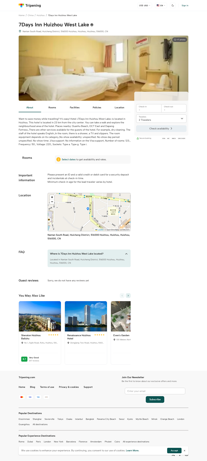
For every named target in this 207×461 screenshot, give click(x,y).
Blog (32, 387)
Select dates (69, 159)
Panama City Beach (106, 419)
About (29, 107)
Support (88, 387)
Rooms (52, 107)
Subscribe (155, 399)
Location (119, 107)
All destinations (40, 424)
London (180, 419)
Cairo (117, 441)
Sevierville (49, 419)
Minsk (154, 419)
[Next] (128, 295)
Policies (97, 107)
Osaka (69, 419)
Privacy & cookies (69, 387)
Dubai (30, 441)
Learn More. (132, 450)
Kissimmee (24, 419)
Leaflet (100, 229)
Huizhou (41, 15)
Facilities (75, 107)
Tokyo (60, 419)
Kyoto (130, 419)
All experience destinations (136, 441)
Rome (21, 441)
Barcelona (71, 441)
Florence (83, 441)
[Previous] (122, 295)
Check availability (159, 128)
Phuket (108, 441)
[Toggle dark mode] (172, 5)
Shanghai (37, 419)
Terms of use (47, 387)
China (30, 15)
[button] (88, 209)
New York (58, 441)
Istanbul (79, 419)
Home (22, 15)
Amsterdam (96, 441)
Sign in (185, 5)
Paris (38, 441)
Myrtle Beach (142, 419)
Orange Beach (167, 419)
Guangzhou (24, 424)
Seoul (121, 419)
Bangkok (90, 419)
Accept (174, 450)
